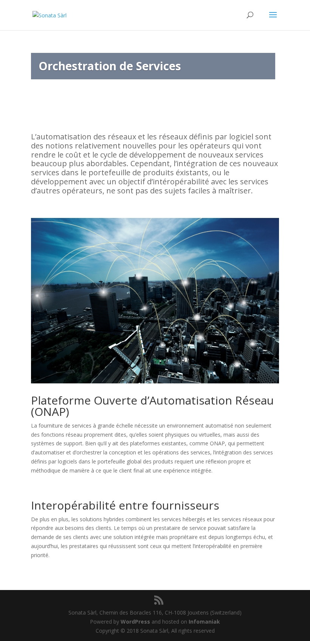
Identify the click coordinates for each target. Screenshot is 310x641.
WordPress (135, 621)
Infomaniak (204, 621)
